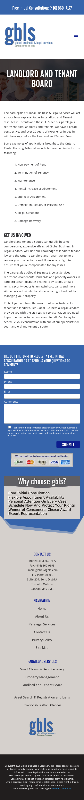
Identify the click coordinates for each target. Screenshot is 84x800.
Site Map (42, 647)
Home (42, 608)
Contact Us (42, 632)
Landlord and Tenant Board (42, 685)
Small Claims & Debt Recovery (42, 669)
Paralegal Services (42, 624)
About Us (42, 616)
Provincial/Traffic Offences (42, 705)
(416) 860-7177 (47, 561)
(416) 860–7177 (61, 8)
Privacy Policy (42, 640)
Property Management (42, 677)
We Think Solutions (61, 788)
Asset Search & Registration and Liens (42, 697)
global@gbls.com (46, 570)
